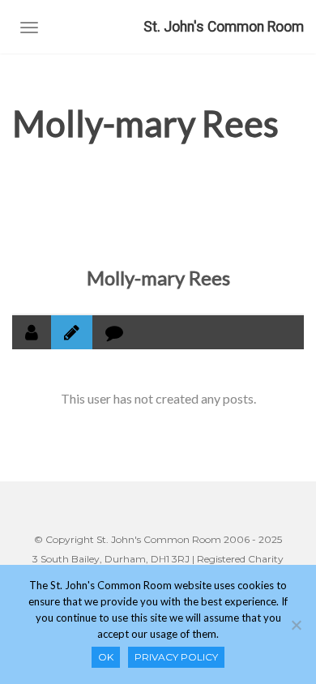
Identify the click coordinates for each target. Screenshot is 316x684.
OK (105, 657)
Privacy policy (176, 657)
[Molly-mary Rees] (158, 207)
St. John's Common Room (223, 27)
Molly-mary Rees (158, 277)
